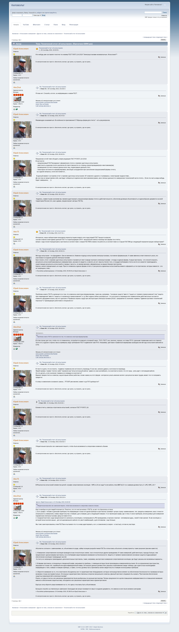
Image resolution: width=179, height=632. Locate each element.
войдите (39, 12)
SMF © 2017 (89, 627)
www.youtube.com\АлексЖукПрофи (46, 102)
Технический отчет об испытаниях (51, 48)
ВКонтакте (36, 25)
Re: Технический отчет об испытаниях (53, 87)
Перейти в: (131, 612)
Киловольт (17, 5)
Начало (16, 25)
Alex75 (16, 232)
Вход (63, 25)
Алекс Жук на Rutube (42, 104)
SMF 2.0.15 (81, 627)
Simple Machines (98, 627)
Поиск (56, 25)
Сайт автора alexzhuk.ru (43, 106)
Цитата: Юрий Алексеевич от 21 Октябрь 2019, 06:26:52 (53, 502)
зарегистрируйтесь (51, 12)
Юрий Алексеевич (21, 49)
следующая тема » (161, 37)
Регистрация (73, 25)
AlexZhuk (17, 87)
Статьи (46, 25)
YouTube (26, 25)
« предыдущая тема (149, 37)
